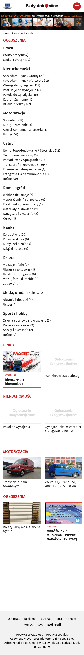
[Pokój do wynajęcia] (22, 413)
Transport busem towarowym (15, 484)
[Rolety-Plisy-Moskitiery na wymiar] (22, 513)
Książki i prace (13, 249)
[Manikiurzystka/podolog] (63, 361)
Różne (7, 179)
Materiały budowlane (18, 209)
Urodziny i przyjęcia (17, 274)
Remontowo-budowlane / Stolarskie (28, 150)
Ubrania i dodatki (15, 300)
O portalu (14, 619)
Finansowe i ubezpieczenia (22, 169)
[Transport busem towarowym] (22, 468)
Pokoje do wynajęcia (17, 95)
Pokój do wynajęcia (16, 427)
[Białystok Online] (42, 6)
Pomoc (28, 624)
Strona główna (11, 33)
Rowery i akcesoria (16, 325)
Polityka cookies (57, 634)
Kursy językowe (13, 239)
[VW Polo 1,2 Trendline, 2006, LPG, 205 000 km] (63, 468)
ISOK (40, 624)
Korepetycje (11, 234)
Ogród (7, 218)
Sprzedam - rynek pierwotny (23, 80)
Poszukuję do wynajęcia (19, 90)
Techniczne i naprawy (18, 155)
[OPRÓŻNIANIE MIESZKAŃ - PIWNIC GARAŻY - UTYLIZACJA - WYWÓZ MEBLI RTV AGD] (63, 513)
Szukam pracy (13, 60)
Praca (58, 619)
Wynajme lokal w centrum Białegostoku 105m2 (63, 429)
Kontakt (71, 619)
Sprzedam (10, 120)
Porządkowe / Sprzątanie (21, 160)
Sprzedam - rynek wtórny (20, 76)
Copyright (16, 638)
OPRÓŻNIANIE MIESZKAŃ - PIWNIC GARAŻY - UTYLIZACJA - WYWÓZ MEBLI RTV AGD (63, 535)
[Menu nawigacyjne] (77, 6)
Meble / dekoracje (16, 195)
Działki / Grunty (14, 104)
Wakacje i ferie (13, 265)
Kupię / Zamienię (15, 99)
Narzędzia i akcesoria (18, 214)
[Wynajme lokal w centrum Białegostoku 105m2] (63, 413)
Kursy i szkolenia (15, 244)
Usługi (7, 134)
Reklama (30, 619)
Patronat (45, 619)
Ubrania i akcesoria (17, 269)
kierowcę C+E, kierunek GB (15, 382)
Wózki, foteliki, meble (18, 279)
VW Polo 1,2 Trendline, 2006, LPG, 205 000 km (60, 484)
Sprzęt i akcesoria (16, 330)
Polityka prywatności (30, 634)
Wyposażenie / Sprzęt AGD (21, 199)
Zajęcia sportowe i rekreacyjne (24, 320)
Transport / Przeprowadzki (21, 164)
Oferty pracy (12, 55)
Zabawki (9, 283)
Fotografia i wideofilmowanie (23, 174)
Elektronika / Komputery (20, 204)
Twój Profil (53, 624)
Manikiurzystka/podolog (62, 376)
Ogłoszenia (27, 33)
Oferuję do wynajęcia (18, 85)
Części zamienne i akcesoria (23, 130)
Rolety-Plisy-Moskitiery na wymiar (21, 529)
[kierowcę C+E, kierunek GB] (22, 361)
